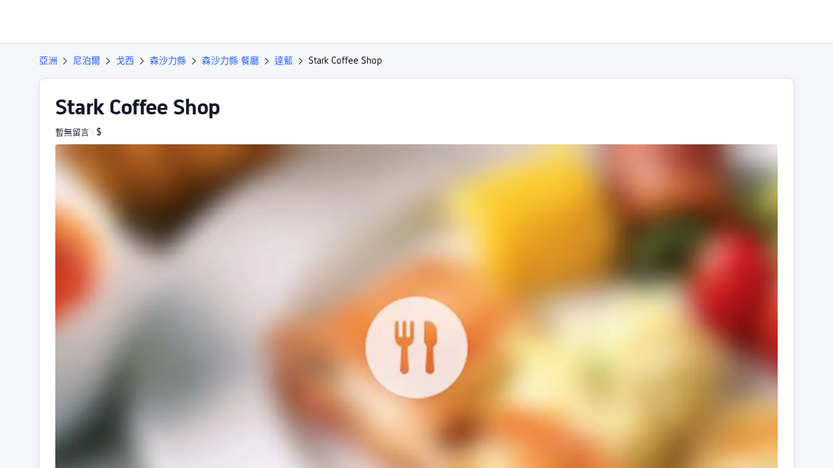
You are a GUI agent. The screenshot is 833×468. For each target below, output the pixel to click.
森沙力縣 (168, 60)
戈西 (125, 60)
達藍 (284, 60)
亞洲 (48, 60)
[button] (744, 21)
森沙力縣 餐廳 (230, 60)
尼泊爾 (86, 60)
